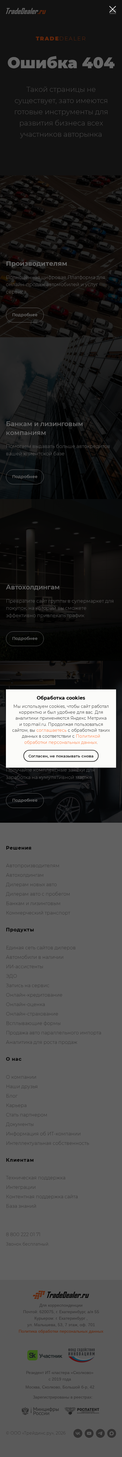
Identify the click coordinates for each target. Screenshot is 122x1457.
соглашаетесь (51, 730)
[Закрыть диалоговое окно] (112, 9)
